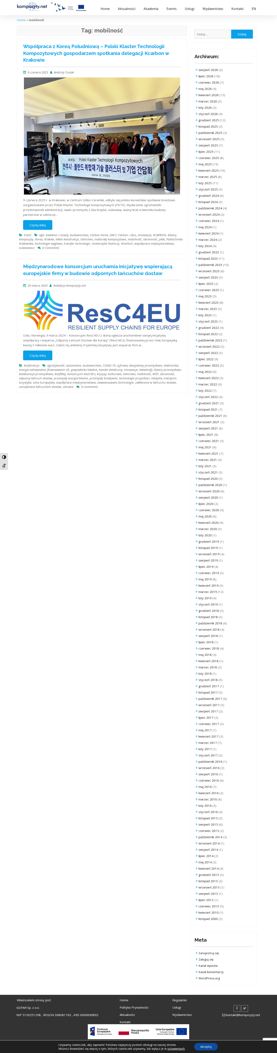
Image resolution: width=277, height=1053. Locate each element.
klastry (172, 235)
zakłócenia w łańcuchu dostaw (155, 382)
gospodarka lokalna (84, 370)
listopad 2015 (208, 818)
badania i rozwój (57, 235)
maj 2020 (205, 516)
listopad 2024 (208, 202)
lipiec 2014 (206, 856)
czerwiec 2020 (209, 510)
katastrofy (145, 370)
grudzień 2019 (209, 541)
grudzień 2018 (209, 611)
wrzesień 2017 (209, 705)
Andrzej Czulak (64, 72)
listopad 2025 (208, 126)
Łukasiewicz (27, 248)
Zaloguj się (206, 959)
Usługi (189, 8)
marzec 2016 (208, 799)
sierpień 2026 (208, 70)
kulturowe (114, 374)
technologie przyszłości (134, 378)
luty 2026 (205, 107)
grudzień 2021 (209, 403)
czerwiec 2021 (209, 441)
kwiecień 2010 (209, 912)
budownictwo (79, 235)
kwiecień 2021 (209, 453)
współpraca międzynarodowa (154, 243)
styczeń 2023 (208, 321)
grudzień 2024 (209, 196)
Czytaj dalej (38, 225)
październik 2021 (210, 416)
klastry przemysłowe (167, 370)
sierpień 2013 (208, 894)
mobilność (135, 239)
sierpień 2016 (208, 774)
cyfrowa (122, 365)
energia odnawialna (32, 370)
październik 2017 (210, 699)
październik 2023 (210, 265)
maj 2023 (205, 296)
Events (171, 8)
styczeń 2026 (208, 114)
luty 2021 (205, 466)
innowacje (144, 235)
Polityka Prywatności (134, 1007)
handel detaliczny (110, 370)
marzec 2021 (208, 460)
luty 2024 (205, 246)
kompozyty (26, 239)
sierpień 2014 (208, 850)
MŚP (155, 374)
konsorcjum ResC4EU (81, 374)
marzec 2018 (208, 667)
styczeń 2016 (208, 812)
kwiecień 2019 (209, 585)
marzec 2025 (208, 177)
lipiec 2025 (206, 152)
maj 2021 (205, 447)
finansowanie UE (58, 370)
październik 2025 (210, 133)
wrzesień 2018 (209, 629)
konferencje (31, 365)
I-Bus (132, 235)
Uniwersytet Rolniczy (105, 243)
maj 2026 (205, 89)
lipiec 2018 (206, 642)
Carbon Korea (99, 235)
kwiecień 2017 (209, 736)
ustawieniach (176, 1048)
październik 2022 (210, 340)
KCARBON (159, 235)
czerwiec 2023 (209, 290)
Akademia (151, 8)
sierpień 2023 (208, 277)
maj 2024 (205, 227)
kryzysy (101, 374)
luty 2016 (205, 805)
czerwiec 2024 (209, 221)
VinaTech (127, 243)
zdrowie (68, 387)
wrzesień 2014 (209, 843)
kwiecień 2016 (209, 793)
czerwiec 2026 (209, 82)
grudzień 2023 (209, 252)
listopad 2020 (208, 478)
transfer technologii (77, 243)
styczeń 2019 (208, 604)
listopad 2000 (208, 919)
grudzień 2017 (209, 686)
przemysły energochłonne (71, 378)
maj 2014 (205, 862)
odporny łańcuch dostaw (35, 378)
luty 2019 (205, 598)
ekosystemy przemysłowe (145, 365)
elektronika (171, 365)
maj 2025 (205, 164)
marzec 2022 (208, 384)
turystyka (25, 382)
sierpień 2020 (208, 497)
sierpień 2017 (208, 711)
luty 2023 (205, 315)
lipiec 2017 (206, 717)
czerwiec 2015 (209, 831)
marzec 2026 (208, 101)
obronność (150, 239)
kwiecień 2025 (209, 170)
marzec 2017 (208, 743)
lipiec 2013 (206, 900)
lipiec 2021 (206, 434)
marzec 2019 (208, 592)
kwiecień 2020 (209, 523)
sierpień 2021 (208, 428)
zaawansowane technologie (115, 382)
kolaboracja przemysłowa (36, 374)
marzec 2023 (208, 309)
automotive (73, 365)
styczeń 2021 (208, 472)
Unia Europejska (44, 382)
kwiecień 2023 (209, 302)
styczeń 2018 (208, 680)
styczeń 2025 (208, 189)
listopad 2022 (208, 334)
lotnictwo (87, 239)
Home (105, 8)
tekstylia (156, 378)
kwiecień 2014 (209, 868)
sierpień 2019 (208, 560)
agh (41, 235)
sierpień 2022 (208, 353)
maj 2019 (205, 579)
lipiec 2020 (206, 504)
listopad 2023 (208, 258)
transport (170, 378)
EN (254, 8)
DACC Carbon (119, 235)
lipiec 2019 (206, 567)
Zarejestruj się (209, 953)
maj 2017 (205, 730)
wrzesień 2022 (209, 346)
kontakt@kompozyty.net (243, 1015)
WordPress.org (209, 978)
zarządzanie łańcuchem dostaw (40, 387)
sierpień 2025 (208, 145)
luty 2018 (205, 673)
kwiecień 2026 (209, 95)
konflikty (60, 374)
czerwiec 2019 (209, 573)
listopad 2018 (208, 617)
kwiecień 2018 (209, 661)
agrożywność (55, 365)
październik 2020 (210, 485)
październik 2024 (210, 208)
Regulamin (179, 1000)
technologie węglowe (48, 243)
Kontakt (237, 8)
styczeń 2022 (208, 397)
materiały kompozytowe (110, 239)
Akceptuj (206, 1047)
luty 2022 (205, 390)
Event (27, 235)
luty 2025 (205, 183)
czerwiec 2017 (209, 724)
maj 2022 (205, 372)
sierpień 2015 (208, 824)
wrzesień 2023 (209, 271)
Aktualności (126, 8)
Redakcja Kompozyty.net (69, 285)
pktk (162, 239)
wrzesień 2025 (209, 139)
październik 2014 (210, 837)
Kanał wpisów (208, 966)
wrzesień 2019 (209, 554)
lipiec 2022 (206, 359)
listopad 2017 (208, 692)
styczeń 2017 (208, 755)
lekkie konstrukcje (67, 239)
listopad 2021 (208, 409)
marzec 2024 (208, 240)
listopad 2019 (208, 548)
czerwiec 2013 (209, 906)
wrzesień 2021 (209, 422)
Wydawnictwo (213, 8)
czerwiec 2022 (209, 365)
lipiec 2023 (206, 284)
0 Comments (50, 248)
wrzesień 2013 (209, 887)
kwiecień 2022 (209, 378)
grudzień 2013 (209, 875)
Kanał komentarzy (211, 972)
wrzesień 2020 (209, 491)
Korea (39, 239)
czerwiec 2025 (209, 158)
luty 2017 (205, 749)
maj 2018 (205, 655)
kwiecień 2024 (209, 233)
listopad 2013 (208, 881)
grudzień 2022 (209, 328)
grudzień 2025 (209, 120)
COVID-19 (109, 365)
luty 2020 (205, 535)
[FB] (237, 1008)
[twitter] (244, 1008)
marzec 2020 (208, 529)
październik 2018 (210, 623)
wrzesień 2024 (209, 214)
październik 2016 (210, 761)
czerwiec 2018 (209, 648)
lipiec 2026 (206, 76)
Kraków (49, 239)
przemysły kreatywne (103, 378)
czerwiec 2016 (209, 780)
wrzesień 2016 (209, 768)
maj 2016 (205, 787)
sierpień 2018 (208, 636)
